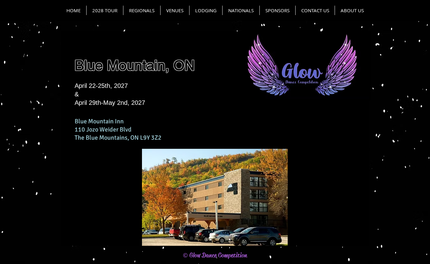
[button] (175, 10)
